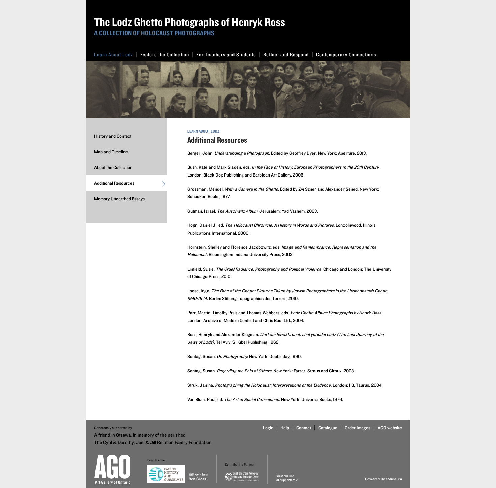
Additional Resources (114, 183)
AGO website (390, 427)
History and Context (112, 136)
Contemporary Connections (346, 54)
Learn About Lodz (113, 54)
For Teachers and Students (226, 54)
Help (284, 427)
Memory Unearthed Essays (119, 198)
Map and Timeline (111, 151)
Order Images (357, 427)
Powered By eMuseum (383, 478)
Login (268, 427)
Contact (303, 427)
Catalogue (327, 427)
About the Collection (113, 167)
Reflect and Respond (286, 54)
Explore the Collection (164, 54)
